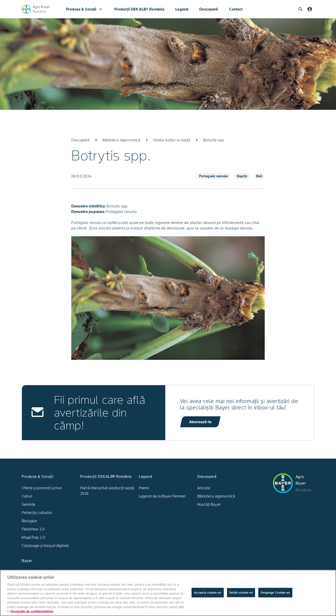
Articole (203, 488)
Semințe (28, 504)
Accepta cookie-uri (207, 592)
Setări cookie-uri (241, 592)
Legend (181, 9)
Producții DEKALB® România (139, 9)
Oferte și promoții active (42, 488)
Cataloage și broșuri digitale (45, 545)
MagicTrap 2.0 (33, 537)
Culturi (27, 496)
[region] (168, 593)
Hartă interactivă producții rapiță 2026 (107, 491)
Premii (144, 488)
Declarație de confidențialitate (32, 611)
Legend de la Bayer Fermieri (162, 496)
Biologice (29, 521)
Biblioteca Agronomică (216, 496)
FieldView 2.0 (33, 529)
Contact (236, 9)
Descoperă (208, 9)
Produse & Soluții (84, 9)
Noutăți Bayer (209, 504)
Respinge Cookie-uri (275, 592)
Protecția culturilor (37, 512)
